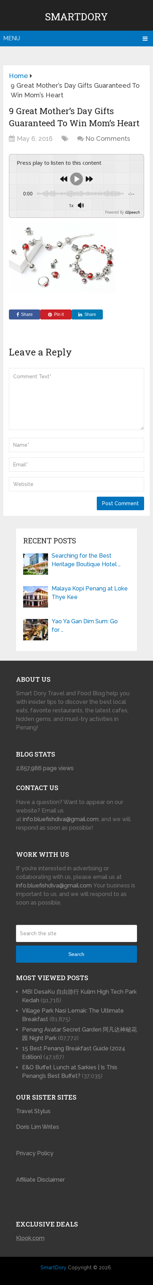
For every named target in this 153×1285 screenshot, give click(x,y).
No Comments (107, 138)
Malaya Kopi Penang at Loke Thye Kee (90, 592)
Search (76, 954)
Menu (11, 38)
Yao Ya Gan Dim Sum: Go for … (85, 625)
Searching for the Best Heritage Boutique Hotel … (86, 560)
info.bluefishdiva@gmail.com (61, 819)
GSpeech (132, 212)
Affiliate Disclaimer (40, 1179)
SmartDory (76, 16)
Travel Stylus (33, 1111)
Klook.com (30, 1238)
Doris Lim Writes (38, 1126)
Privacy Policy (34, 1153)
